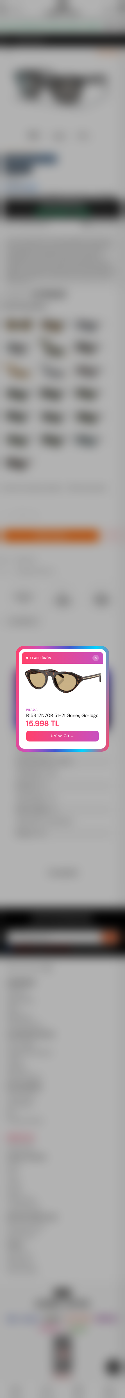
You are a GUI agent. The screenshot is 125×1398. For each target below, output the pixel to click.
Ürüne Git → (62, 736)
